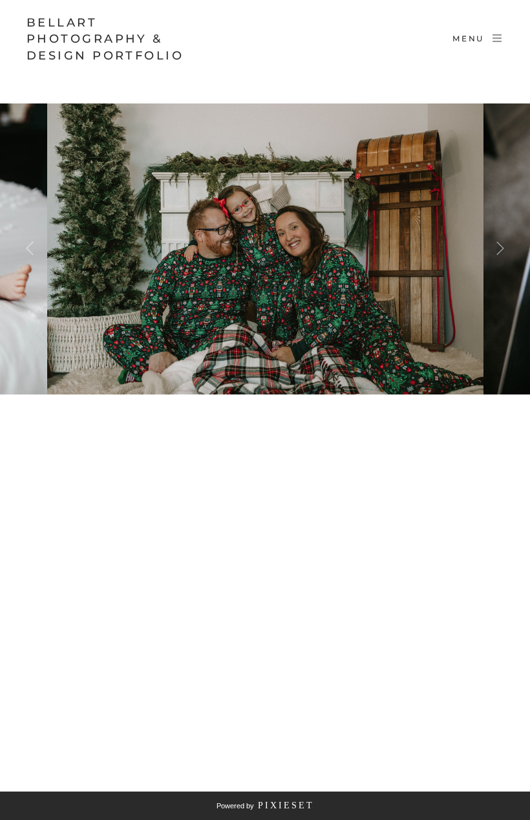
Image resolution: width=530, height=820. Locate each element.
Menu (468, 38)
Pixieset (286, 805)
